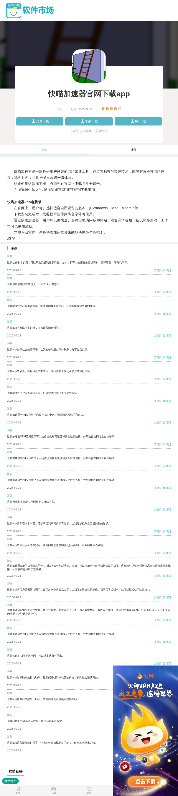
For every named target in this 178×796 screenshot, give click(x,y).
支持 (156, 270)
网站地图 (10, 781)
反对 (165, 270)
